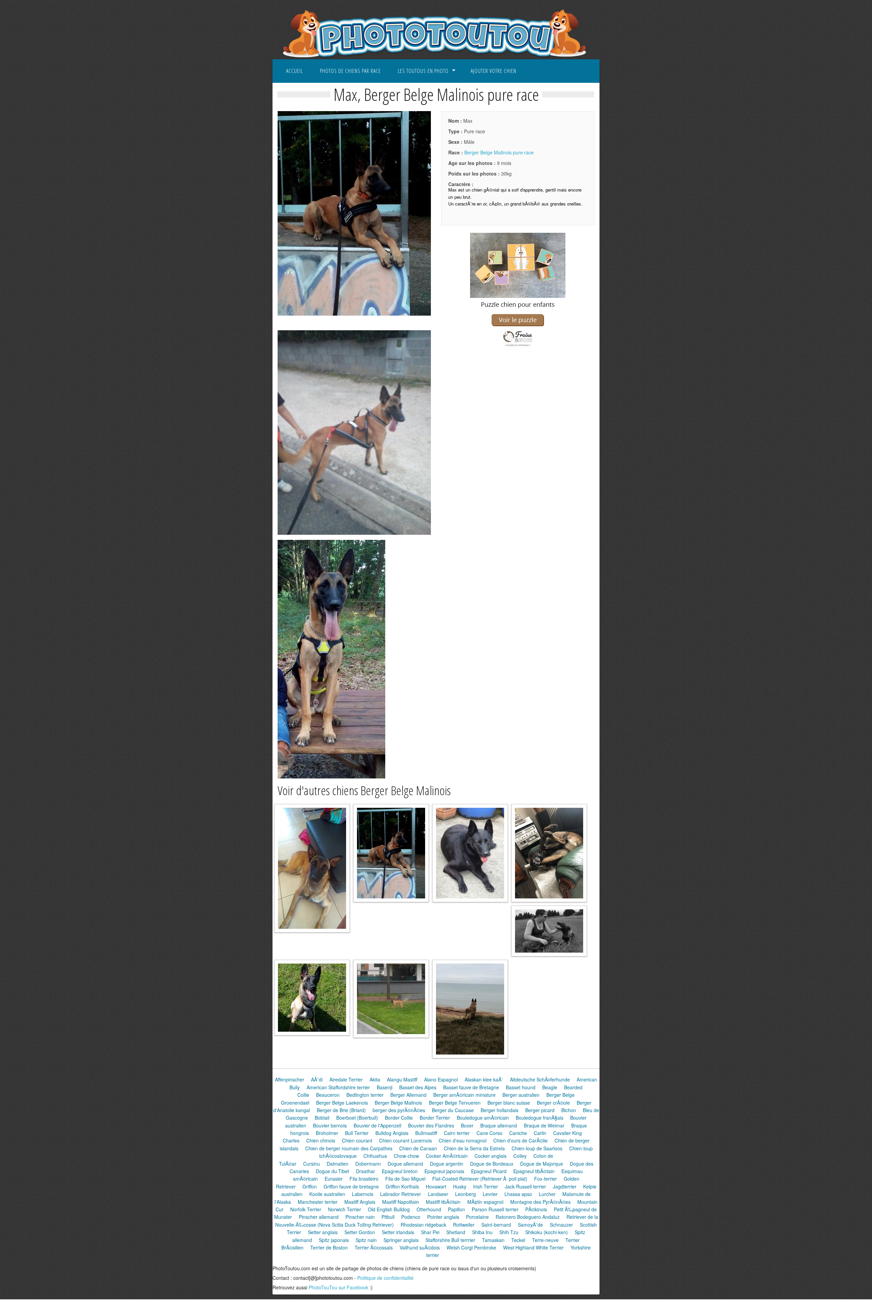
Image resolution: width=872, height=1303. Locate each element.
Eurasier (334, 1178)
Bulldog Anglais (391, 1133)
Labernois (362, 1194)
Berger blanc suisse (508, 1102)
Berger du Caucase (453, 1110)
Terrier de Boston (329, 1247)
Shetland (455, 1232)
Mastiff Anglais (359, 1201)
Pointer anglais (443, 1216)
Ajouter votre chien (493, 71)
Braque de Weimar (544, 1125)
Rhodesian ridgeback (423, 1224)
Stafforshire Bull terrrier (450, 1240)
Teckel (518, 1240)
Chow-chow (406, 1155)
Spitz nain (366, 1240)
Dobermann (368, 1163)
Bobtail (322, 1117)
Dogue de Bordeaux (491, 1163)
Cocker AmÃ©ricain (447, 1155)
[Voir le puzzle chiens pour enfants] (517, 346)
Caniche (518, 1133)
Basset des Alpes (417, 1087)
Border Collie (399, 1117)
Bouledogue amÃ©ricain (483, 1117)
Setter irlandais (398, 1232)
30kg (480, 173)
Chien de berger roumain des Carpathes (348, 1148)
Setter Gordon (359, 1232)
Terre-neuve (545, 1240)
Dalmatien (337, 1163)
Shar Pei (430, 1232)
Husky (459, 1186)
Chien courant (357, 1140)
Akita (375, 1079)
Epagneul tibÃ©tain (534, 1171)
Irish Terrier (485, 1186)
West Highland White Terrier (533, 1247)
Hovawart (436, 1186)
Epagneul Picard (489, 1171)
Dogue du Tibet (332, 1171)
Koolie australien (327, 1194)
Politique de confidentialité (385, 1277)
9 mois (479, 163)
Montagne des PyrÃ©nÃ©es (540, 1201)
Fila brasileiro (363, 1178)
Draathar (365, 1171)
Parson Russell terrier (495, 1209)
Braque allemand (498, 1125)
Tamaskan (493, 1240)
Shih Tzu (508, 1232)
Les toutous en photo (423, 71)
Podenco (410, 1216)
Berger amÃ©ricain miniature (464, 1094)
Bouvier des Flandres (431, 1125)
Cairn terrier (457, 1133)
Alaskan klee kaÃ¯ (484, 1079)
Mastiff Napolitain (400, 1201)
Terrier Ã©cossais (374, 1247)
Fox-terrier (545, 1178)
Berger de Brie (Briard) (341, 1110)
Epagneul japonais (444, 1171)
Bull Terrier (357, 1133)
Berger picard (540, 1110)
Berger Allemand (408, 1094)
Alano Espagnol (441, 1079)
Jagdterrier (564, 1186)
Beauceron (328, 1094)
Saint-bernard (496, 1224)
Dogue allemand (405, 1163)
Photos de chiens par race (350, 71)
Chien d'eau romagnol (462, 1140)
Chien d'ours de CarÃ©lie (520, 1140)
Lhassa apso (518, 1194)
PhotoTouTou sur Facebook (338, 1287)
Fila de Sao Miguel (405, 1178)
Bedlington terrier (365, 1094)
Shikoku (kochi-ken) (546, 1232)
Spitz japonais (334, 1240)
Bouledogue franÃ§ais (539, 1117)
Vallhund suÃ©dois (420, 1247)
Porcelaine (477, 1216)
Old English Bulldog (389, 1209)
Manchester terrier (318, 1201)
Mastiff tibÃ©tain (443, 1201)
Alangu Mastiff (402, 1079)
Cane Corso (489, 1133)
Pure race (466, 131)
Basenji (384, 1087)
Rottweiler (463, 1224)
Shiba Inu (482, 1232)
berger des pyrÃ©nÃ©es (399, 1110)
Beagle (549, 1087)
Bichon (568, 1110)
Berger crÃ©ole (553, 1102)
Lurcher (547, 1194)
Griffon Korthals (402, 1186)
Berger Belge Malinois (398, 1102)
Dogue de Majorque (541, 1163)
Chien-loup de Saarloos (537, 1148)
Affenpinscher (289, 1079)
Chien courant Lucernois (405, 1140)
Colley (520, 1155)
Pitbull (388, 1216)
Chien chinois (320, 1140)
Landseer (438, 1194)
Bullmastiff (426, 1133)
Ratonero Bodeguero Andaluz (528, 1216)
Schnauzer (561, 1224)
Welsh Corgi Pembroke (471, 1247)
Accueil (294, 71)
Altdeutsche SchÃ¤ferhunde (540, 1079)
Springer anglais (401, 1240)
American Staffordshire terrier (338, 1087)
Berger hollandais (499, 1110)
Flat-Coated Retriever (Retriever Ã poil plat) (479, 1178)
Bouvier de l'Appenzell (377, 1125)
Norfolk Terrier (305, 1209)
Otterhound (429, 1209)
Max (460, 120)
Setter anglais (323, 1232)
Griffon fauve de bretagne (351, 1186)
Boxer (467, 1125)
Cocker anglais (490, 1155)
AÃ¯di (317, 1079)
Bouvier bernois (330, 1125)
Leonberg (465, 1194)
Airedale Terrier (346, 1079)
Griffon (309, 1186)
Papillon (456, 1209)
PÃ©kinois (536, 1209)
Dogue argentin (446, 1163)
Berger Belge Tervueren (455, 1102)
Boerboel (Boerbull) (357, 1117)
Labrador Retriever (400, 1194)
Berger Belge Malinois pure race (499, 152)
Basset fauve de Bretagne (471, 1087)
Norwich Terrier (344, 1209)
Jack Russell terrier (525, 1186)
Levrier (490, 1194)
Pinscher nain (360, 1216)
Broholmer (327, 1133)
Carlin (540, 1133)
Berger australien (521, 1094)
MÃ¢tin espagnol (485, 1201)
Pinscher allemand (319, 1216)
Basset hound (520, 1087)
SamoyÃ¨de (530, 1224)
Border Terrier (435, 1117)
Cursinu (311, 1163)
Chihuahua (375, 1155)
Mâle (461, 141)
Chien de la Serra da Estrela (474, 1148)
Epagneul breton (400, 1171)
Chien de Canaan (418, 1148)
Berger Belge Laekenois (342, 1102)
